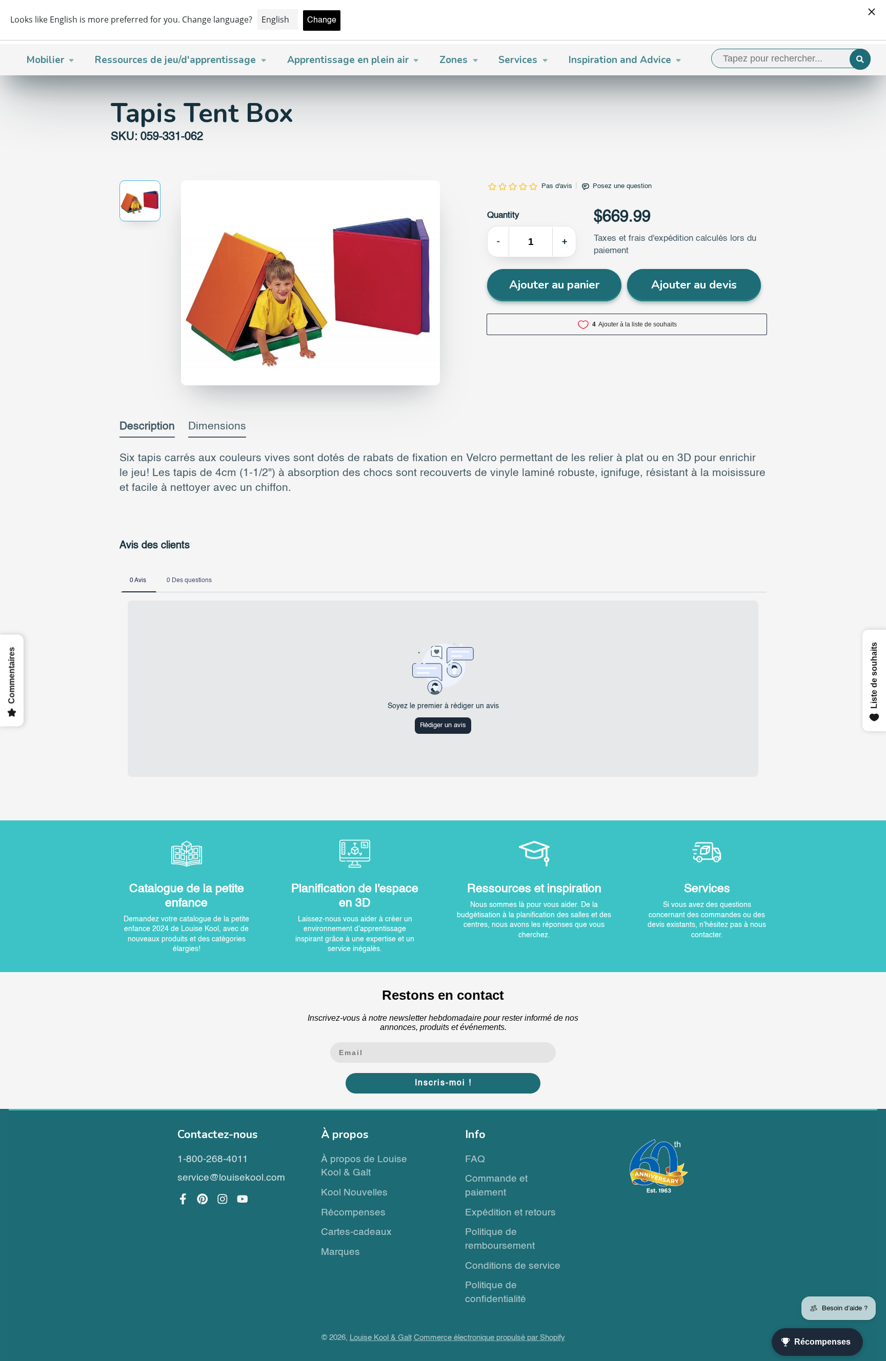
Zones (453, 60)
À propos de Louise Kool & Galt (364, 1166)
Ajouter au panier (554, 285)
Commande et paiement (496, 1186)
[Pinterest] (202, 1199)
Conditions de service (512, 1266)
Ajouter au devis (694, 285)
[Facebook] (183, 1199)
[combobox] (791, 58)
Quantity (503, 215)
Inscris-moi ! (443, 1083)
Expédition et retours (510, 1213)
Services (517, 60)
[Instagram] (222, 1199)
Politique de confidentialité (495, 1292)
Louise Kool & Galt (381, 1338)
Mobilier (45, 60)
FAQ (475, 1159)
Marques (340, 1252)
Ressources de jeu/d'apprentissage (175, 60)
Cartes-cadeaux (356, 1232)
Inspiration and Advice (620, 60)
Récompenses (353, 1213)
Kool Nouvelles (354, 1193)
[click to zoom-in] (310, 282)
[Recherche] (860, 59)
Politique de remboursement (500, 1239)
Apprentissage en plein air (348, 60)
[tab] (147, 429)
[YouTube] (242, 1199)
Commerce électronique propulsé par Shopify (489, 1338)
